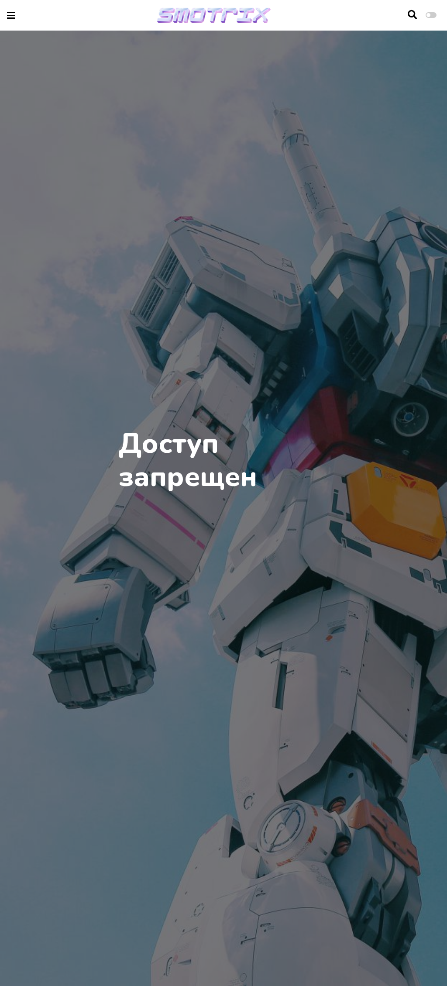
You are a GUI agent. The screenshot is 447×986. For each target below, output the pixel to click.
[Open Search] (412, 15)
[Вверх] (421, 962)
